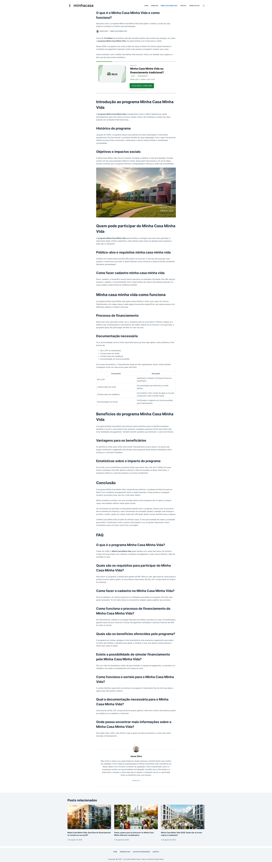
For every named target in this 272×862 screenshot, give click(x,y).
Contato (183, 5)
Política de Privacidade (141, 852)
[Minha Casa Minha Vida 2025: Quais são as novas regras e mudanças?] (183, 817)
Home (146, 5)
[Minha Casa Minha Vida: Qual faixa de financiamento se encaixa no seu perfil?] (89, 817)
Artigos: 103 (136, 780)
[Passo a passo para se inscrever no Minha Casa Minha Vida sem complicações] (136, 817)
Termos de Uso (194, 5)
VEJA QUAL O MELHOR (142, 86)
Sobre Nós (154, 5)
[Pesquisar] (204, 5)
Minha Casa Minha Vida (169, 5)
